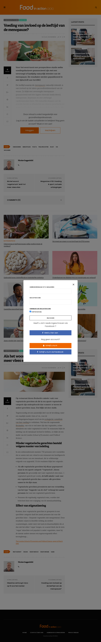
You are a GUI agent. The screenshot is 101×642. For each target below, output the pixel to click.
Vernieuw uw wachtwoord (40, 308)
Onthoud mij (36, 312)
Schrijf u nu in (51, 345)
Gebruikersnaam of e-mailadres (42, 287)
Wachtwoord (35, 297)
